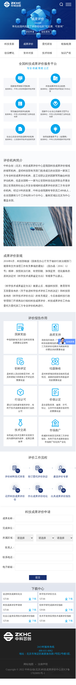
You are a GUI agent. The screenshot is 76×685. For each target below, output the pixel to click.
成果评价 (28, 44)
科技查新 (9, 44)
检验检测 (66, 44)
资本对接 (28, 53)
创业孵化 (9, 53)
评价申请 (30, 32)
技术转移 (47, 53)
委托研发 (47, 44)
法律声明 (43, 664)
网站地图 (28, 664)
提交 (37, 577)
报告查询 (45, 32)
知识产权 (66, 53)
